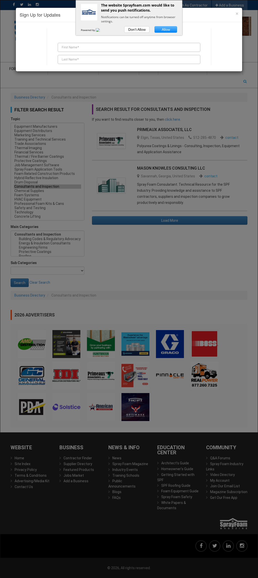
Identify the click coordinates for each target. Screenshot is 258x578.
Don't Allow (137, 29)
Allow (166, 29)
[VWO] (101, 30)
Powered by (88, 30)
